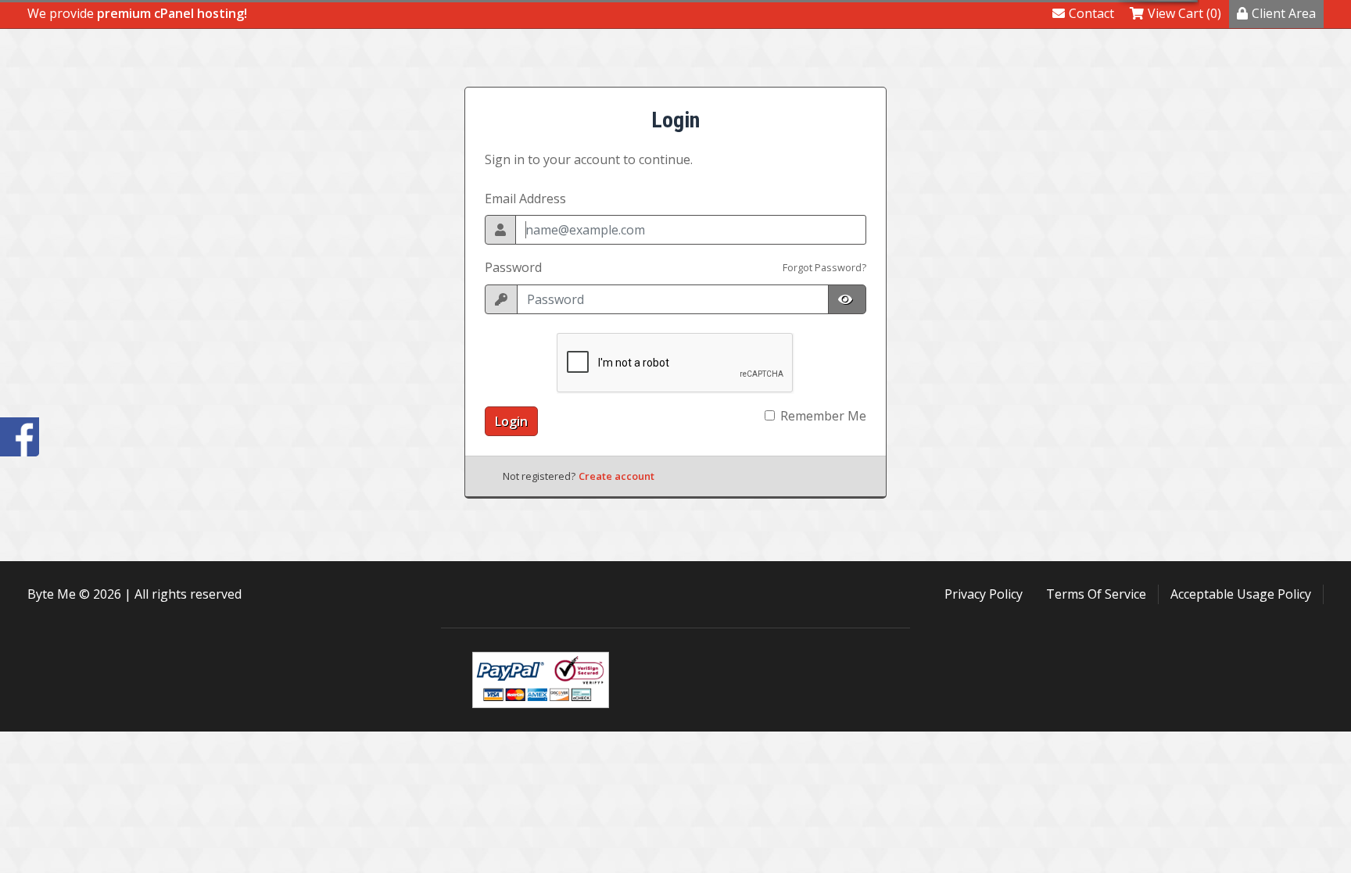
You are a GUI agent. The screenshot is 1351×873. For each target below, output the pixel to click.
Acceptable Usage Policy (1240, 594)
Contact (1091, 13)
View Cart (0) (1184, 13)
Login (511, 421)
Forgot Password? (824, 267)
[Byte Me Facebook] (19, 436)
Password (513, 267)
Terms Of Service (1096, 594)
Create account (616, 476)
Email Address (525, 198)
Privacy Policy (983, 594)
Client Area (1284, 13)
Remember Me (823, 415)
